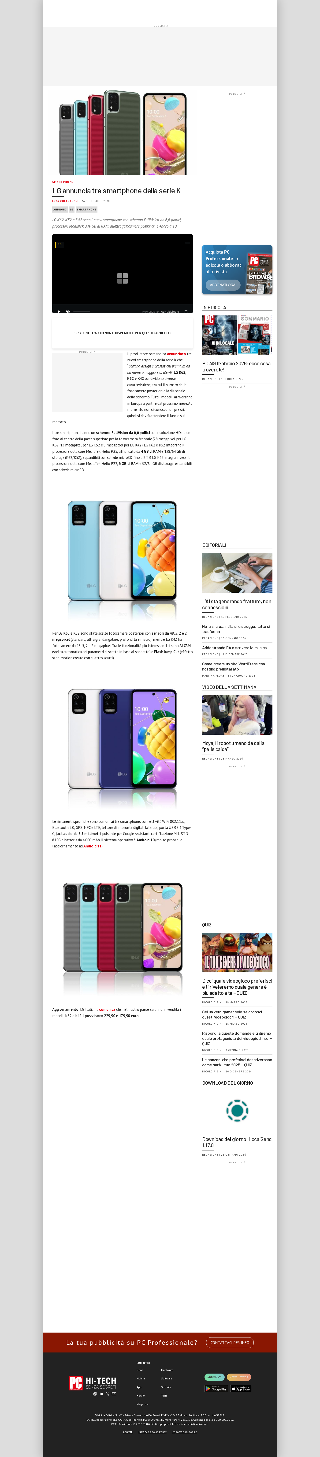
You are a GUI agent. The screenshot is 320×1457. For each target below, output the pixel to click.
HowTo (141, 1395)
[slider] (81, 312)
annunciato (176, 353)
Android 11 (92, 846)
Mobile (141, 1378)
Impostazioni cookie (184, 1432)
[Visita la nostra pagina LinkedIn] (101, 1394)
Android (60, 209)
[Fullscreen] (186, 312)
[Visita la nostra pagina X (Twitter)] (107, 1394)
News (140, 1370)
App (139, 1387)
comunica (107, 1009)
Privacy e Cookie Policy (152, 1432)
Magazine (143, 1404)
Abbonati (214, 1377)
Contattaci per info (230, 1342)
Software (166, 1378)
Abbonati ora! (223, 285)
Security (166, 1387)
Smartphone (63, 182)
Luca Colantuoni (65, 201)
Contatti (128, 1432)
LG (71, 209)
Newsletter (239, 1377)
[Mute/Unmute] (68, 312)
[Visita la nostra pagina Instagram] (95, 1394)
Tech (164, 1395)
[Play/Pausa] (59, 312)
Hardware (167, 1370)
